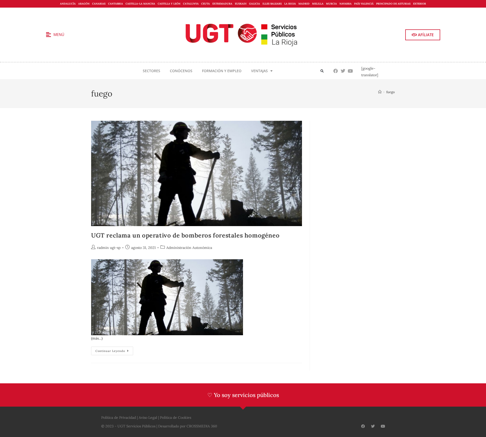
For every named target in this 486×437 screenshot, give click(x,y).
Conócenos (181, 70)
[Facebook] (335, 71)
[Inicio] (379, 92)
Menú (58, 34)
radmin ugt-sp (108, 247)
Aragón (84, 3)
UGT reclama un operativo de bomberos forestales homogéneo (185, 235)
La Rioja (290, 3)
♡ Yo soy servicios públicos (243, 395)
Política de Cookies (175, 417)
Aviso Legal (148, 417)
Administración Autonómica (189, 247)
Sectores (151, 70)
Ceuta (205, 3)
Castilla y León (169, 3)
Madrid (304, 3)
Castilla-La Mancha (140, 3)
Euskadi (241, 3)
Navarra (345, 3)
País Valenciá (364, 3)
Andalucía (68, 3)
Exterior (419, 3)
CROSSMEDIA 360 (202, 426)
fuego (390, 92)
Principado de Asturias (393, 3)
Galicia (254, 3)
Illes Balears (272, 3)
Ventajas (259, 70)
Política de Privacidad (118, 417)
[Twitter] (343, 71)
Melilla (317, 3)
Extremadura (222, 3)
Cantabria (115, 3)
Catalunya (191, 3)
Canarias (99, 3)
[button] (322, 71)
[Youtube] (350, 71)
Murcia (331, 3)
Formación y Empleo (221, 70)
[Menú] (48, 34)
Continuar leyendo (114, 350)
